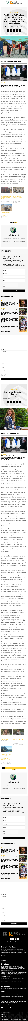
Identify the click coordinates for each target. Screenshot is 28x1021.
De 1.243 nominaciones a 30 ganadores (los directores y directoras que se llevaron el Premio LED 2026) (14, 995)
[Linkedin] (20, 30)
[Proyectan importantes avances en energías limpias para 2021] (6, 207)
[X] (11, 30)
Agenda (3, 308)
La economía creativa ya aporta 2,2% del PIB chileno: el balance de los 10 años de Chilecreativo (9, 303)
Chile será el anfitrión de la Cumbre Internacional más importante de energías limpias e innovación (20, 342)
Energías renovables (14, 12)
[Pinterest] (14, 30)
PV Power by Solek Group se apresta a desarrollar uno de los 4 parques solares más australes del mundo (18, 197)
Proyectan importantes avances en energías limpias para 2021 (6, 214)
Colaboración (4, 82)
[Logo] (14, 2)
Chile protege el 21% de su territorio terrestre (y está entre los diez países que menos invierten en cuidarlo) (13, 990)
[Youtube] (18, 939)
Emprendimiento (5, 300)
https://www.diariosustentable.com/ (14, 236)
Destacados (4, 970)
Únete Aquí (14, 290)
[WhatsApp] (17, 30)
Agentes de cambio (5, 992)
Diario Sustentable (9, 26)
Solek (15, 222)
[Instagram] (13, 939)
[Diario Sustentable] (14, 230)
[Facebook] (8, 30)
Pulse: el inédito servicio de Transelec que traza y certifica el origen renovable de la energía (7, 342)
